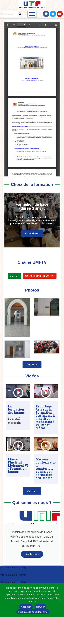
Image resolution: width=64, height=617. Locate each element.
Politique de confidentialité (33, 611)
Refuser (40, 606)
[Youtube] (60, 14)
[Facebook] (46, 14)
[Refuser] (59, 600)
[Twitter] (53, 14)
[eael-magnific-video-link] (18, 392)
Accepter (26, 606)
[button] (8, 220)
